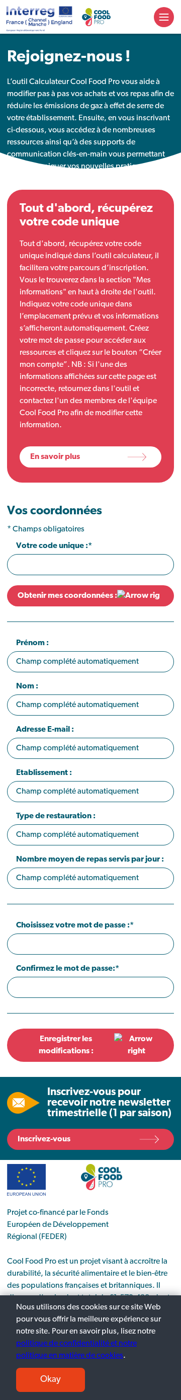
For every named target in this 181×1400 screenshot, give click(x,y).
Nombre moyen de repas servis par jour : (90, 859)
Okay (50, 1379)
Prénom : (32, 643)
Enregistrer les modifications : (66, 1045)
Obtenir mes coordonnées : (67, 596)
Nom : (27, 686)
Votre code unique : (52, 546)
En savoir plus (55, 457)
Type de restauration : (56, 816)
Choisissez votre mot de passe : (73, 925)
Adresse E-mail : (45, 730)
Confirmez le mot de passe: (65, 969)
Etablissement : (44, 773)
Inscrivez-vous (44, 1139)
